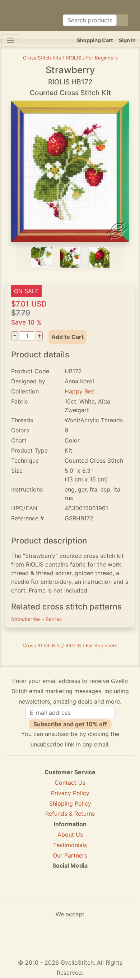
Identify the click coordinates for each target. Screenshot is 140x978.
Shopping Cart (95, 40)
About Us (70, 834)
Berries (54, 619)
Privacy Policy (70, 793)
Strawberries (26, 619)
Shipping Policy (70, 803)
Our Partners (70, 855)
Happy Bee (79, 391)
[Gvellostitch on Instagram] (94, 891)
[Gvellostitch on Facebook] (45, 891)
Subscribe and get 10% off (70, 724)
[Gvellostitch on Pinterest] (70, 891)
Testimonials (70, 845)
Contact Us (70, 782)
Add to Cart (67, 336)
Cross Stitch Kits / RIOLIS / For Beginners (70, 58)
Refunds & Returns (70, 813)
